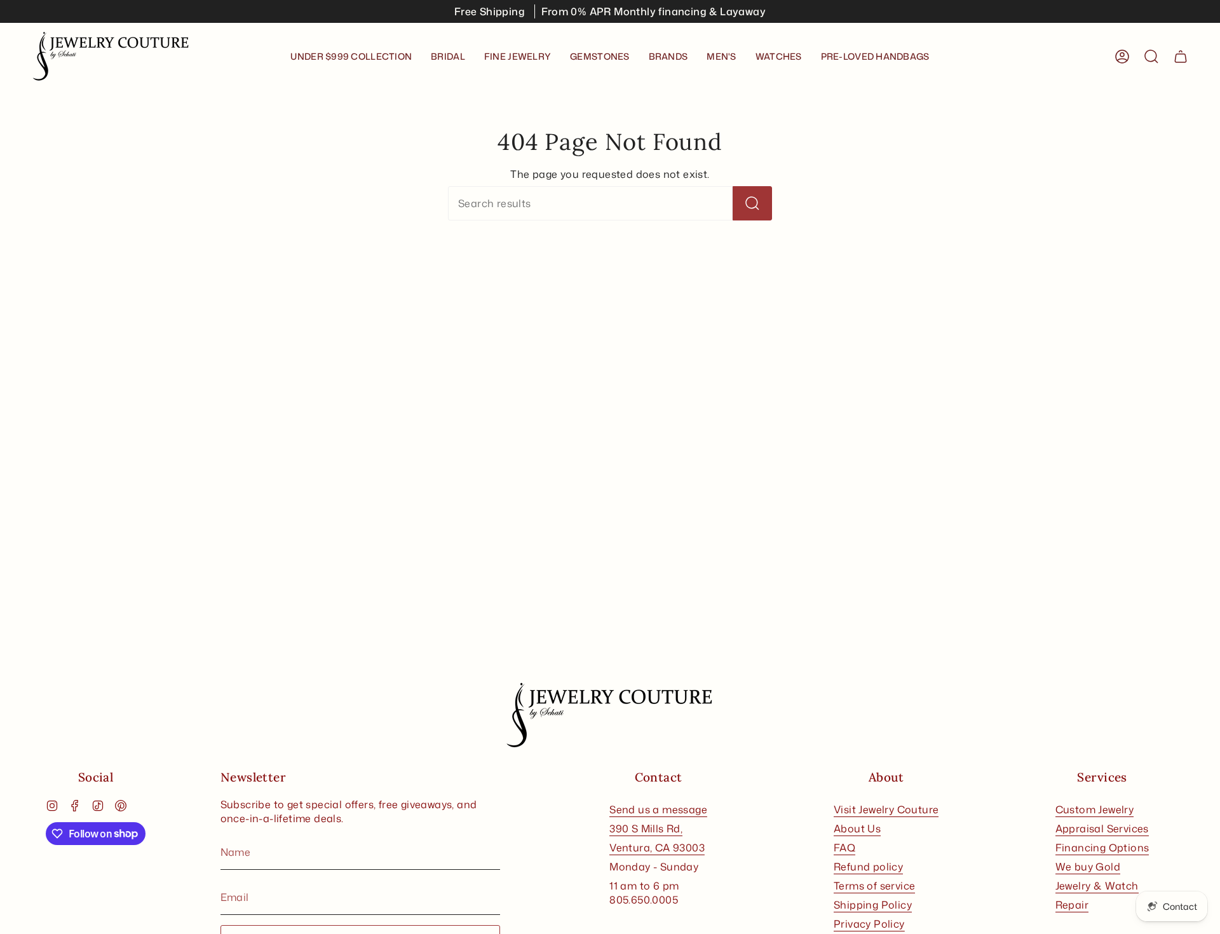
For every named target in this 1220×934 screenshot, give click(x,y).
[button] (448, 56)
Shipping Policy (873, 905)
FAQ (844, 848)
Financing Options (1102, 848)
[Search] (752, 203)
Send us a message (658, 809)
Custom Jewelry (1094, 809)
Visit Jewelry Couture (886, 809)
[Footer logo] (610, 715)
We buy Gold (1087, 867)
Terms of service (874, 886)
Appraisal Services (1102, 829)
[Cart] (1180, 56)
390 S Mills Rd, (645, 829)
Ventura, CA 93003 (657, 848)
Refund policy (868, 867)
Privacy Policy (869, 924)
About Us (857, 829)
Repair (1071, 905)
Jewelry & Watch (1097, 886)
